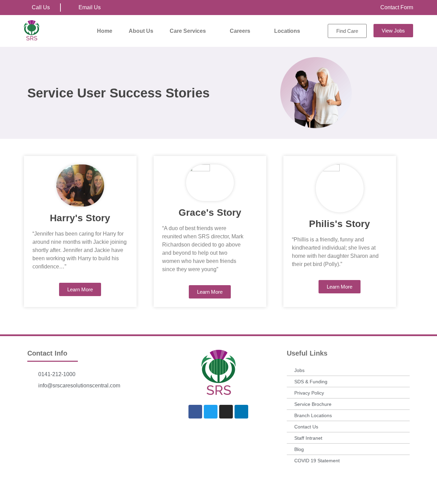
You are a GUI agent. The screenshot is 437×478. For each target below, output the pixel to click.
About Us (141, 31)
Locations (287, 31)
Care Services (188, 31)
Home (104, 31)
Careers (240, 31)
